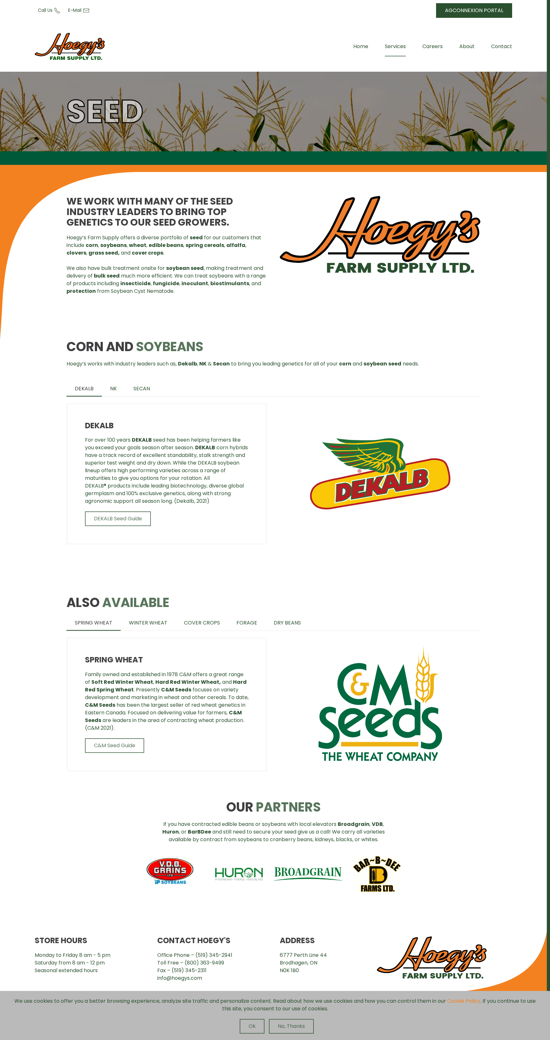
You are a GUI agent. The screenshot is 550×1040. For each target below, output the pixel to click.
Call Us (45, 10)
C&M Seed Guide (114, 745)
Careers (432, 46)
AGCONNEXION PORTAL (474, 10)
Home (360, 46)
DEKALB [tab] (84, 388)
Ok (252, 1026)
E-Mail (74, 10)
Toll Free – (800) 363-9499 (190, 962)
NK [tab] (113, 388)
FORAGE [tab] (246, 622)
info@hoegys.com (179, 978)
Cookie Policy (463, 1001)
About (467, 46)
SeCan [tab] (141, 388)
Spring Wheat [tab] (93, 622)
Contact (501, 46)
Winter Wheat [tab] (148, 622)
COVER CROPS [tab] (202, 622)
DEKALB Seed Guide (118, 518)
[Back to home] (70, 46)
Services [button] (395, 46)
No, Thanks (291, 1026)
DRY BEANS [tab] (287, 622)
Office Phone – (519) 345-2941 (194, 955)
